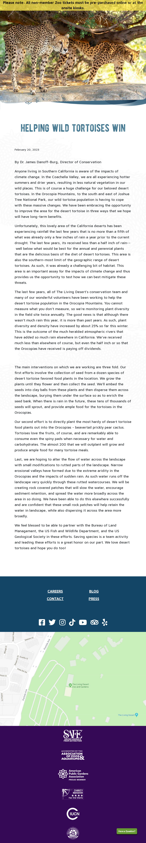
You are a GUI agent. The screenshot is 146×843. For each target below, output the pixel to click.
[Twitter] (52, 624)
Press (94, 599)
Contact (55, 599)
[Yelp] (104, 624)
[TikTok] (72, 624)
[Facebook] (42, 624)
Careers (55, 591)
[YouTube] (83, 624)
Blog (94, 591)
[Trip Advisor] (94, 624)
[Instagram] (62, 624)
